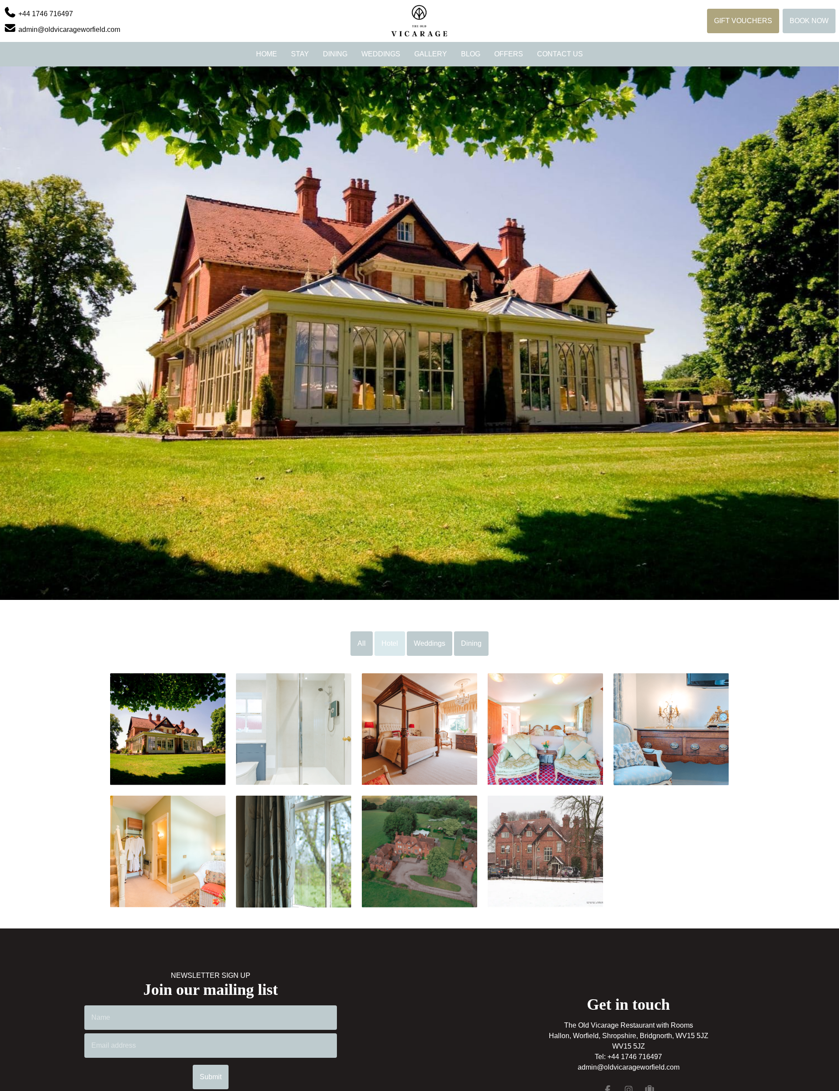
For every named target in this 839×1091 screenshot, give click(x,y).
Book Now (809, 20)
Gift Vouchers (743, 20)
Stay (300, 54)
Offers (508, 54)
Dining (335, 54)
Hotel (389, 643)
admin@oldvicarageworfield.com (629, 1067)
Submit (211, 1077)
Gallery (430, 54)
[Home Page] (419, 20)
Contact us (560, 54)
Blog (470, 54)
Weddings (380, 54)
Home (266, 54)
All (361, 643)
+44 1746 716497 (634, 1056)
